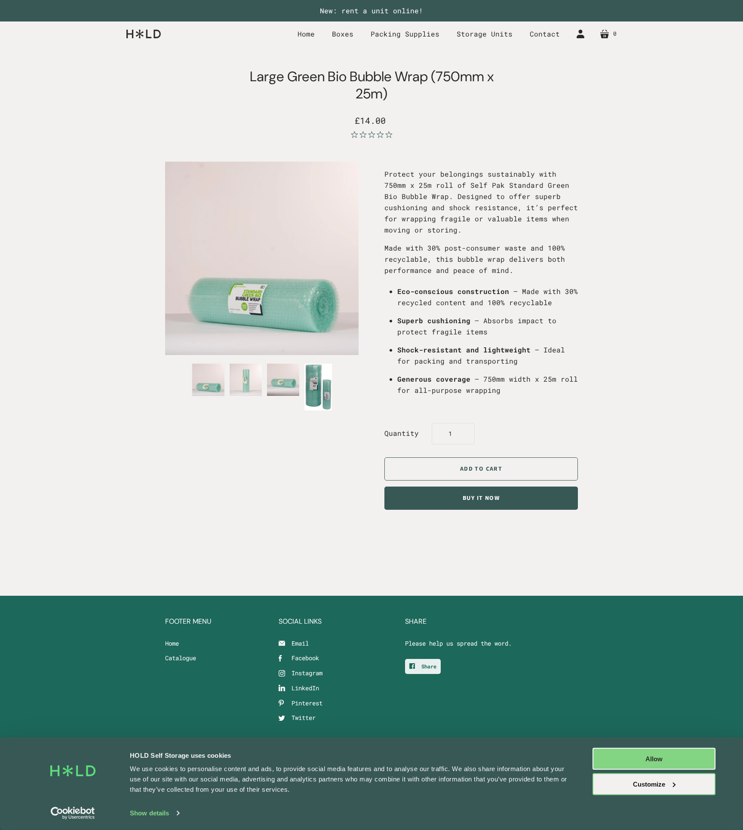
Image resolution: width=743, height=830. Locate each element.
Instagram (307, 673)
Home (172, 643)
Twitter (304, 718)
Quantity (401, 433)
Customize (649, 783)
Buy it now (481, 498)
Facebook (305, 658)
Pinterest (307, 703)
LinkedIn (305, 688)
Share (427, 666)
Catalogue (180, 658)
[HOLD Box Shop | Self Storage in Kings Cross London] (143, 34)
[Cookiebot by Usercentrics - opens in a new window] (73, 813)
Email (300, 643)
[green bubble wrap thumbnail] (208, 380)
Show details (149, 813)
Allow (654, 759)
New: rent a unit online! (371, 10)
